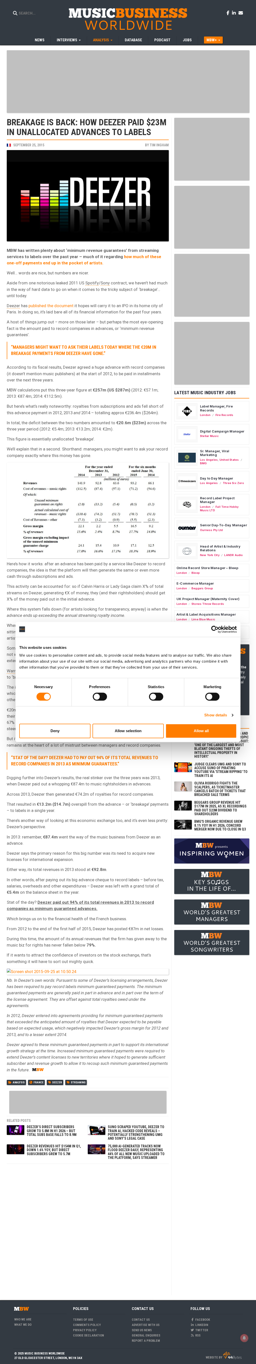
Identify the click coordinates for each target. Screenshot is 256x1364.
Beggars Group (202, 588)
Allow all (201, 731)
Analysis (19, 1082)
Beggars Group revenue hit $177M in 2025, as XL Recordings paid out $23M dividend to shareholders (220, 808)
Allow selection (128, 731)
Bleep (196, 573)
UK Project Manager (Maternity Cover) (208, 599)
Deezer (13, 305)
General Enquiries (146, 1335)
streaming (78, 1082)
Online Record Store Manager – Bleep (207, 568)
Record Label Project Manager (217, 500)
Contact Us (141, 1319)
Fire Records (225, 415)
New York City (210, 555)
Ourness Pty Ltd (211, 530)
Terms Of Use (83, 1319)
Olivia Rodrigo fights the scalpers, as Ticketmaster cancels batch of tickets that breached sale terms (220, 789)
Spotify (92, 282)
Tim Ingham (159, 145)
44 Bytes (232, 1355)
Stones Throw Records (208, 604)
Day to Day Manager (216, 478)
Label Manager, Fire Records (216, 408)
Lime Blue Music (203, 619)
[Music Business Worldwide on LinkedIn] (235, 12)
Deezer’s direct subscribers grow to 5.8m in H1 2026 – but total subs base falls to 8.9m (51, 1131)
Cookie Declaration (88, 1335)
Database (133, 40)
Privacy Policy (84, 1330)
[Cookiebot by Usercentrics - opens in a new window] (215, 629)
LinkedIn (201, 1325)
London (205, 415)
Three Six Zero (233, 483)
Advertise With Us (146, 1325)
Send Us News (142, 1330)
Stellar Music (209, 436)
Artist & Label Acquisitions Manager (206, 614)
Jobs (187, 40)
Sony (105, 282)
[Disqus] (88, 1228)
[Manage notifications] (244, 1338)
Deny (55, 731)
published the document (51, 305)
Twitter (201, 1330)
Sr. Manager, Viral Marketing (215, 453)
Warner (13, 670)
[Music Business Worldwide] (128, 18)
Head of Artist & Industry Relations (220, 548)
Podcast (162, 40)
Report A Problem (146, 1340)
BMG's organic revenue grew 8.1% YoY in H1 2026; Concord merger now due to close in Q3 (220, 825)
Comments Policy (87, 1325)
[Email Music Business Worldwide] (240, 12)
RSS (197, 1335)
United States (229, 460)
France (39, 1082)
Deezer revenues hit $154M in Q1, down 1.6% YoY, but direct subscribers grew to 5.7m (54, 1150)
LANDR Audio (233, 555)
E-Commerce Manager (195, 583)
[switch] (100, 697)
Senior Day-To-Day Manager (223, 525)
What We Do (23, 1324)
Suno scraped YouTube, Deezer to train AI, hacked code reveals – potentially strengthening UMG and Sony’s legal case (136, 1132)
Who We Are (23, 1319)
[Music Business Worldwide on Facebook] (228, 12)
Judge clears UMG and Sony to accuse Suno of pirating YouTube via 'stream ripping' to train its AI (221, 770)
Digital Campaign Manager (222, 431)
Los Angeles (209, 460)
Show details (215, 715)
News (39, 40)
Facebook (202, 1319)
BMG (203, 463)
